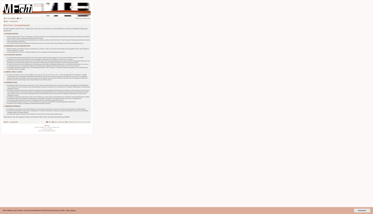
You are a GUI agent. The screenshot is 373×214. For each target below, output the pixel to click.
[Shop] (18, 8)
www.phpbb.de (75, 76)
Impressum (47, 125)
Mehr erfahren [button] (71, 210)
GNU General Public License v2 (51, 75)
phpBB (41, 127)
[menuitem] (14, 18)
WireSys (50, 129)
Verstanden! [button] (362, 210)
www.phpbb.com (16, 76)
